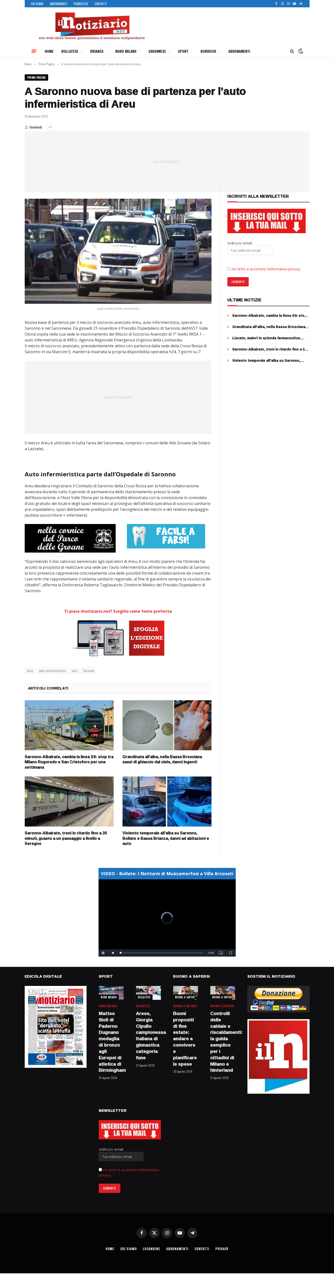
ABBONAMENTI (58, 3)
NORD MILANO (125, 51)
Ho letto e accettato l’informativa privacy (266, 268)
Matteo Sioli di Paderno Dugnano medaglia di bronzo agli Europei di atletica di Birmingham (111, 1041)
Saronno (88, 670)
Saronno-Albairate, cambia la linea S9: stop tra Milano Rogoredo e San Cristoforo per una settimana (69, 762)
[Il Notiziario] (91, 26)
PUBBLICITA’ (81, 3)
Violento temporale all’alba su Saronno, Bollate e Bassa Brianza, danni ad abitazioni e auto (165, 838)
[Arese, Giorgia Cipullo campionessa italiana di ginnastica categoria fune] (148, 993)
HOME (49, 51)
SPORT (183, 51)
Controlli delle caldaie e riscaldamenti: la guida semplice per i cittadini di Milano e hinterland (222, 1041)
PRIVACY (221, 1248)
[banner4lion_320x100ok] (70, 538)
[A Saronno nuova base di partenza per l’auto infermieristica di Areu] (118, 251)
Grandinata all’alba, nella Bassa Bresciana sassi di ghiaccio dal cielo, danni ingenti (162, 759)
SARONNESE (157, 51)
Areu (30, 670)
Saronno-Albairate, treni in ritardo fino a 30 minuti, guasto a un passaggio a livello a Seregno (66, 838)
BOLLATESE (69, 51)
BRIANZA (96, 51)
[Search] (292, 51)
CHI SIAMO (37, 3)
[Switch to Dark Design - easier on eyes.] (300, 51)
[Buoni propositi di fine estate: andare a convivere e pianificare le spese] (185, 993)
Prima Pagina (36, 77)
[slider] (162, 952)
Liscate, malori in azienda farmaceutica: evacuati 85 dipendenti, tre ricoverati (266, 338)
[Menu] (34, 51)
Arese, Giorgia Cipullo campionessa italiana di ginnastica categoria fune (148, 1035)
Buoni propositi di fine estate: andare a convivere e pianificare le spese (185, 1038)
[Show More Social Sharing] (50, 127)
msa (74, 670)
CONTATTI (101, 3)
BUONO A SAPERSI (185, 997)
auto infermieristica (52, 670)
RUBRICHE (208, 51)
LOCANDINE (151, 1248)
